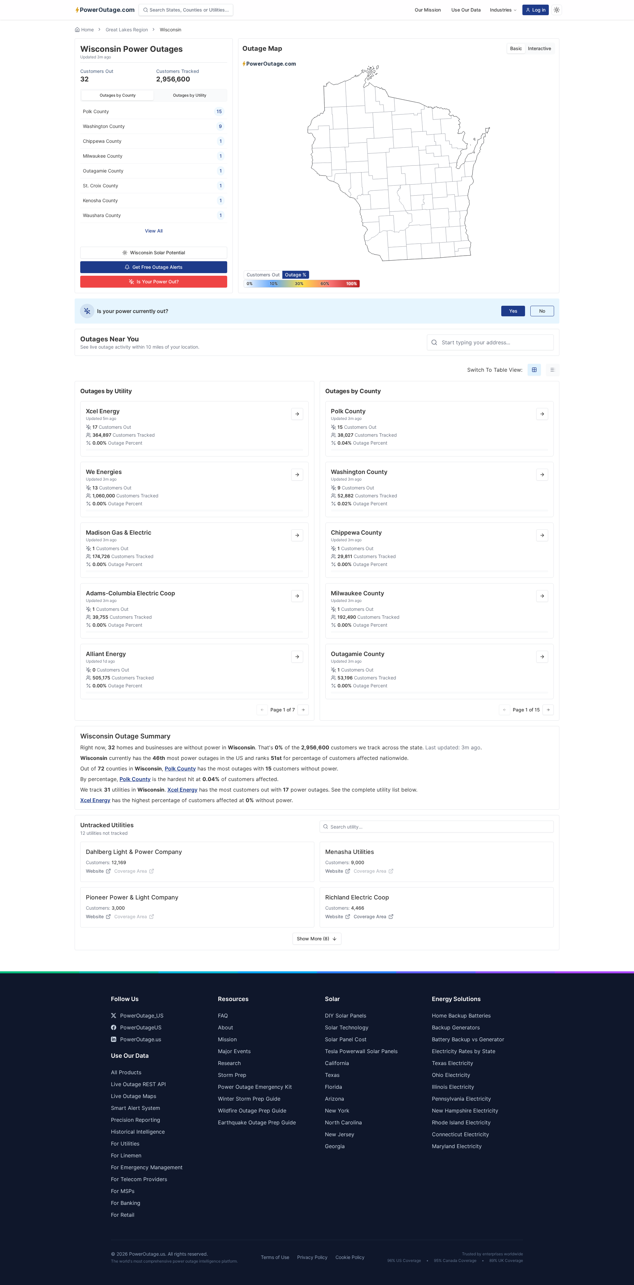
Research (229, 1063)
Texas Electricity (452, 1063)
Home (87, 29)
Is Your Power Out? (158, 281)
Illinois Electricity (453, 1086)
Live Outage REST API (138, 1084)
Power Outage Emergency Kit (255, 1086)
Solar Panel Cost (346, 1039)
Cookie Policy (350, 1257)
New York (337, 1110)
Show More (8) (313, 938)
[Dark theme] (556, 10)
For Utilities (125, 1143)
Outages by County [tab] (118, 95)
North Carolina (343, 1122)
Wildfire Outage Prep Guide (252, 1110)
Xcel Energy (182, 789)
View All (153, 231)
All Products (126, 1072)
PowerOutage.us (140, 1039)
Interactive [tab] (539, 48)
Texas (332, 1075)
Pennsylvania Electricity (461, 1098)
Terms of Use (275, 1257)
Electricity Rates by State (463, 1051)
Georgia (335, 1146)
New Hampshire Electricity (465, 1110)
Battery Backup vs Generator (468, 1039)
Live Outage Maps (133, 1096)
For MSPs (122, 1191)
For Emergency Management (147, 1167)
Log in (539, 10)
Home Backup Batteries (461, 1015)
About (225, 1027)
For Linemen (126, 1155)
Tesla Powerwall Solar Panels (361, 1051)
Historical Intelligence (138, 1131)
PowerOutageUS (140, 1027)
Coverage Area (370, 916)
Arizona (334, 1098)
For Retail (122, 1214)
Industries (501, 10)
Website (95, 871)
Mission (227, 1039)
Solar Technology (347, 1027)
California (337, 1063)
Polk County (180, 768)
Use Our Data (466, 10)
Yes (513, 311)
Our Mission (428, 10)
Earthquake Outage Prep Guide (257, 1122)
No (542, 311)
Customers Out (263, 274)
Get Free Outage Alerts (157, 267)
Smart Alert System (135, 1108)
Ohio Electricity (451, 1075)
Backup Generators (456, 1027)
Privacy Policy (312, 1257)
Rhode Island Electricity (461, 1122)
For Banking (125, 1203)
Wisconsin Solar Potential (157, 252)
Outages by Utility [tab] (189, 95)
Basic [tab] (516, 48)
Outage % (295, 274)
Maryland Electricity (457, 1146)
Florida (333, 1086)
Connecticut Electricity (460, 1134)
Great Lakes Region (127, 29)
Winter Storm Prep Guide (249, 1098)
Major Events (234, 1051)
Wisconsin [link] (170, 29)
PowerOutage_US (141, 1015)
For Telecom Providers (139, 1179)
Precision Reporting (135, 1119)
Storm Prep (232, 1075)
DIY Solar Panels (345, 1015)
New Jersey (339, 1134)
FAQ (223, 1015)
